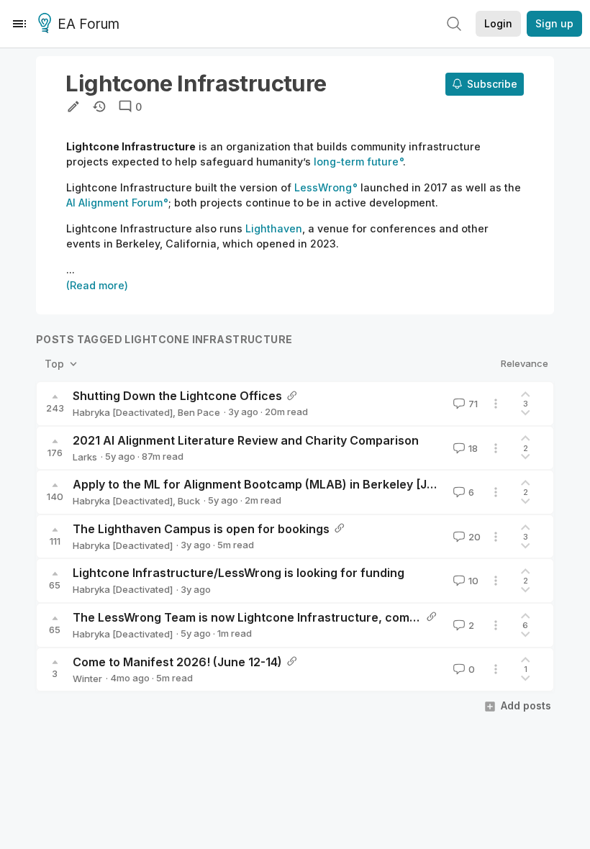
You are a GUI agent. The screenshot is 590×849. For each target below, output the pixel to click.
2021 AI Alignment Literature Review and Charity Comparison (246, 440)
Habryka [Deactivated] (123, 412)
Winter (87, 678)
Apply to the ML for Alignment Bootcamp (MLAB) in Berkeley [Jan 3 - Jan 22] (288, 484)
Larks (85, 457)
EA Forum (88, 24)
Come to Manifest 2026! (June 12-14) (177, 662)
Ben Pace (199, 412)
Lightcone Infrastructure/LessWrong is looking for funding (238, 573)
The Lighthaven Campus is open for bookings (201, 529)
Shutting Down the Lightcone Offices (177, 396)
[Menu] (19, 23)
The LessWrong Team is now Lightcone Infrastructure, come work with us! (283, 617)
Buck (189, 501)
